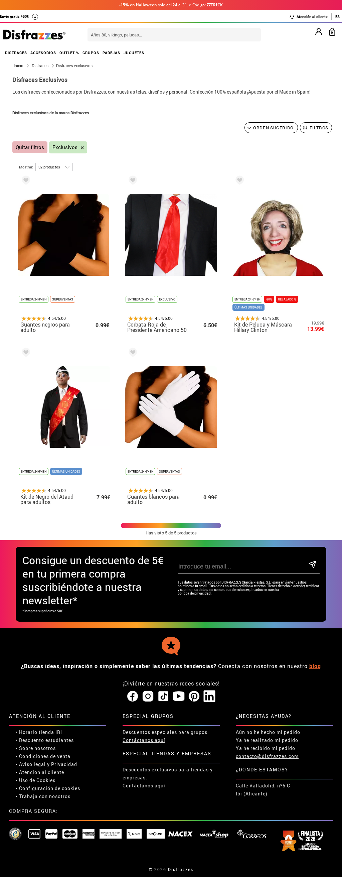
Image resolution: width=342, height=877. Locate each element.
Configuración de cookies (49, 788)
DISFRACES (16, 52)
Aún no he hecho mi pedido (268, 732)
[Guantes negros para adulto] (24, 181)
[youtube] (178, 697)
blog (315, 666)
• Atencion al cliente (40, 772)
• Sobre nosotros (36, 748)
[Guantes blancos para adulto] (131, 353)
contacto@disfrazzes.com (267, 756)
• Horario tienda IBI (39, 732)
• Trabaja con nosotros (43, 796)
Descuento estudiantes (46, 740)
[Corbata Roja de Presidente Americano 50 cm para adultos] (131, 181)
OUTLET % (69, 52)
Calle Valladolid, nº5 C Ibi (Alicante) (263, 789)
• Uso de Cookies (35, 780)
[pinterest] (194, 697)
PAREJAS (111, 52)
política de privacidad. (195, 593)
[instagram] (148, 697)
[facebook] (132, 697)
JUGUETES (134, 52)
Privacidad (64, 764)
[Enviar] (312, 565)
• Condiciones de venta (43, 756)
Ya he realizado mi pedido (267, 740)
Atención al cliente (312, 16)
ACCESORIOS (43, 52)
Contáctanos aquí (144, 740)
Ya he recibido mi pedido (265, 748)
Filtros (319, 128)
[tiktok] (163, 697)
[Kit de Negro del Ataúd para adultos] (24, 353)
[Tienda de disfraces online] (34, 35)
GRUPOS (90, 52)
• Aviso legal (31, 764)
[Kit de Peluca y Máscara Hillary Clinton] (238, 181)
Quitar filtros (30, 147)
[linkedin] (209, 697)
